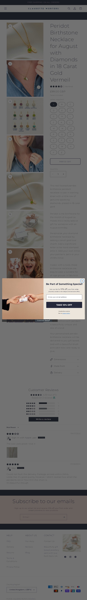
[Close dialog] (82, 281)
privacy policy (66, 313)
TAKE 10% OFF (64, 305)
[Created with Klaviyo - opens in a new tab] (43, 320)
